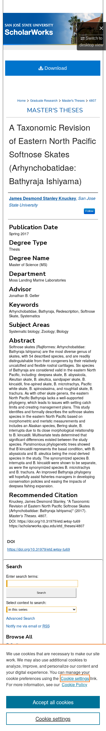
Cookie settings (75, 678)
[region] (53, 687)
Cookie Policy (74, 684)
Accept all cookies (53, 702)
